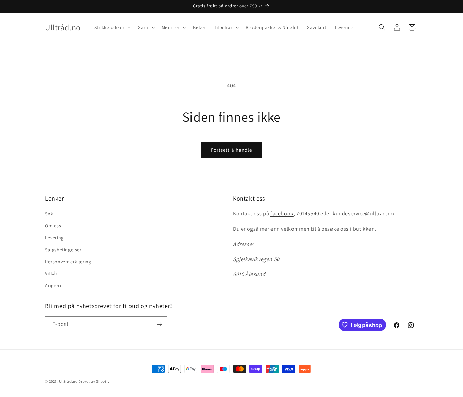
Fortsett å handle (231, 150)
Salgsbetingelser (63, 250)
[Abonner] (159, 324)
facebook (282, 213)
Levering (54, 238)
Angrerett (55, 285)
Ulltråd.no (68, 381)
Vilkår (51, 273)
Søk (49, 214)
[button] (112, 27)
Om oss (53, 226)
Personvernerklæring (68, 261)
